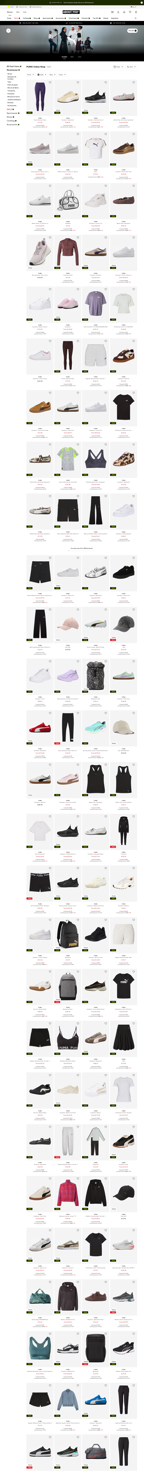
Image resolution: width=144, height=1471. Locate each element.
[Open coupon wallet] (112, 12)
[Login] (118, 12)
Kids (24, 12)
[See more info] (40, 128)
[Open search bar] (135, 18)
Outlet (11, 7)
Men (18, 12)
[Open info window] (142, 3)
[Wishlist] (130, 12)
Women (10, 12)
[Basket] (136, 12)
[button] (118, 67)
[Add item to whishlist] (50, 82)
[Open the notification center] (124, 12)
